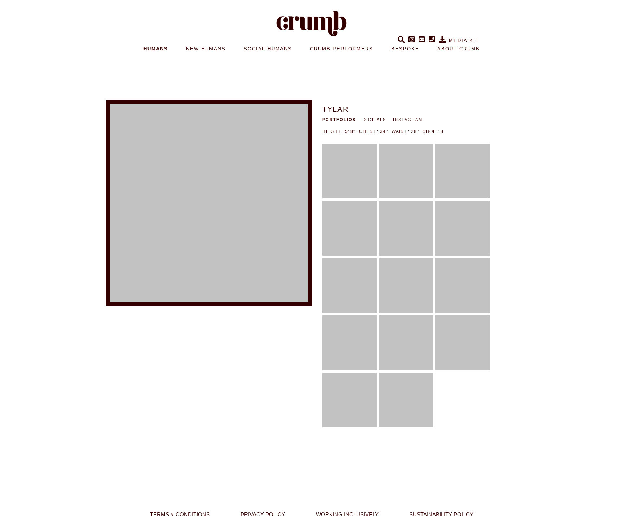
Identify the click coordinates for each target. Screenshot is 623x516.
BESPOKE (405, 48)
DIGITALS (374, 119)
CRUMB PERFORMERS (341, 48)
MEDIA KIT (463, 40)
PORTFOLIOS (339, 119)
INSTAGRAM (408, 119)
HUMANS (155, 48)
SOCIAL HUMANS (268, 48)
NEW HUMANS (206, 48)
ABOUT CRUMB (458, 48)
